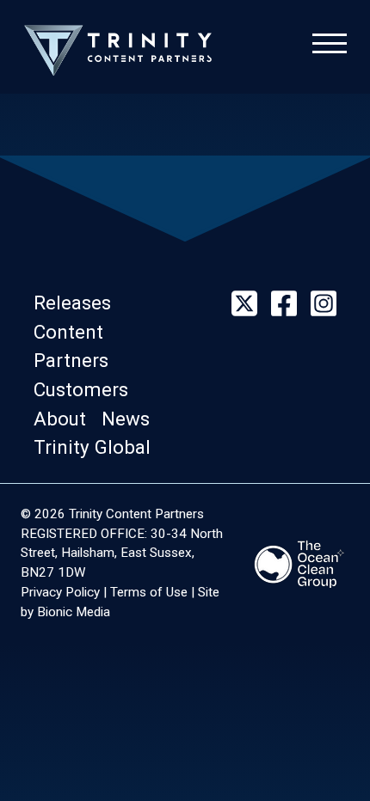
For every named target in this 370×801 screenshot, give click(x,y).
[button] (77, 302)
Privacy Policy (60, 592)
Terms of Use (149, 592)
